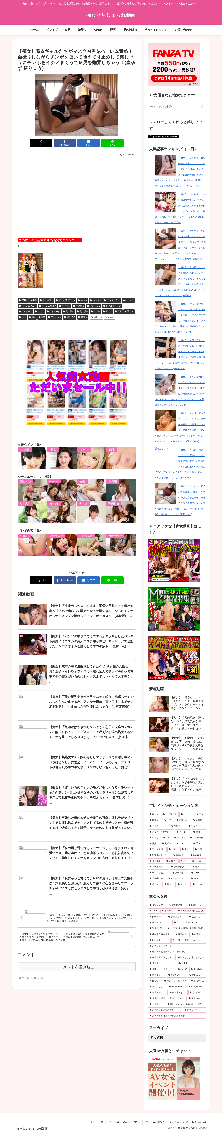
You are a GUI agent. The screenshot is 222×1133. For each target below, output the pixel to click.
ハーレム (129, 300)
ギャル (84, 300)
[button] (202, 107)
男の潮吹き (159, 1122)
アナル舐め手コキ (67, 300)
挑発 (24, 317)
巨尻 (119, 311)
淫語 (33, 317)
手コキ (130, 311)
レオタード (54, 311)
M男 (35, 300)
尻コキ (109, 311)
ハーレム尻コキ (49, 306)
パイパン (66, 306)
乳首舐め (84, 311)
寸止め (97, 311)
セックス (97, 300)
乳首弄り (70, 311)
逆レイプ (106, 1122)
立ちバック (56, 317)
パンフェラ (95, 306)
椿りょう (98, 317)
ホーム (93, 1122)
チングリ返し (113, 300)
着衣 (43, 317)
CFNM (25, 300)
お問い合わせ (199, 1122)
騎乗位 (84, 317)
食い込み (71, 317)
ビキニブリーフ (113, 306)
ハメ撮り (80, 306)
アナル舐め (48, 300)
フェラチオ (27, 311)
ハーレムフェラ (29, 306)
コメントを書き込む (77, 967)
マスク (41, 311)
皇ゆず (111, 317)
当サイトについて (178, 1122)
